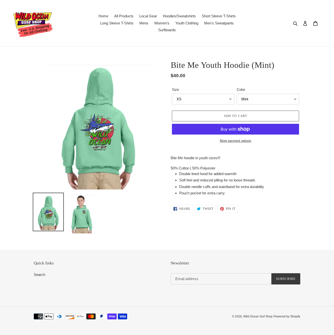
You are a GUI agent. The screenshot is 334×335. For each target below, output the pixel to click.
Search (39, 274)
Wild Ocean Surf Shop (258, 316)
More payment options (235, 141)
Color (241, 89)
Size (175, 89)
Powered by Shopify (287, 316)
